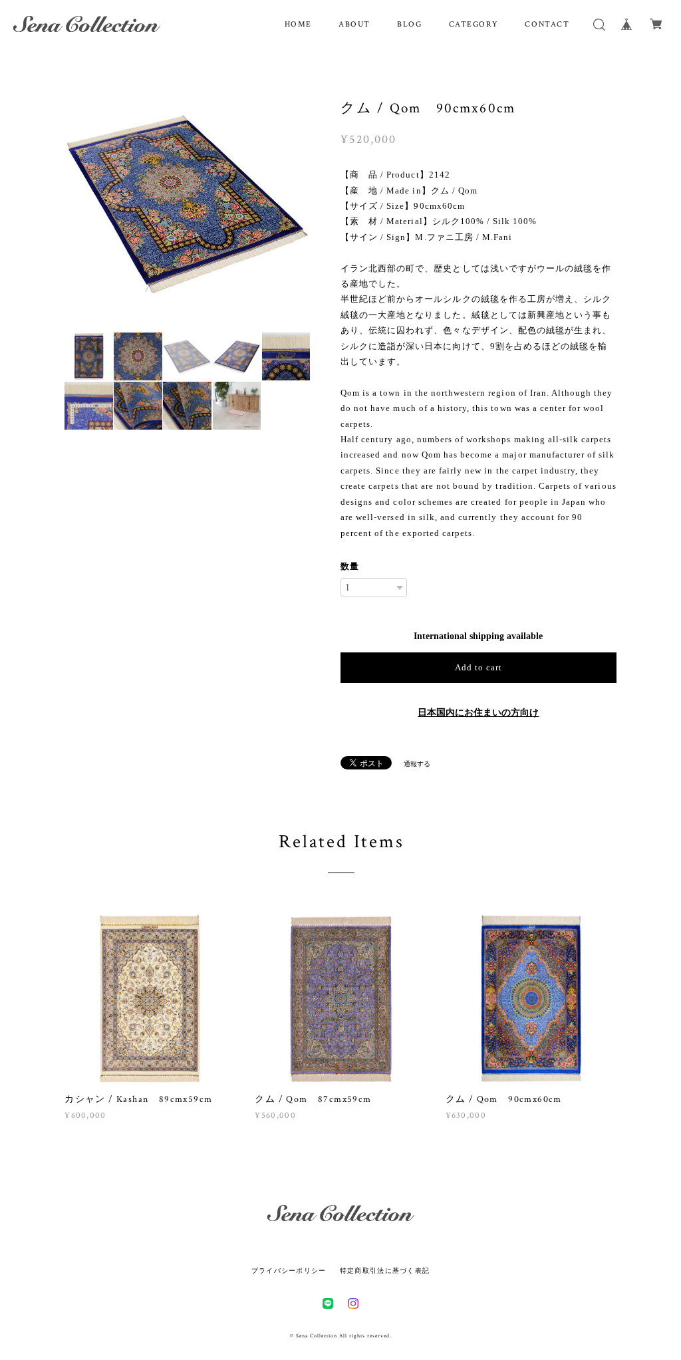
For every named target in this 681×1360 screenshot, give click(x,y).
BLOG (409, 24)
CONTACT (547, 24)
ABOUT (354, 24)
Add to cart (478, 667)
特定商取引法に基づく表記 (385, 1270)
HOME (298, 24)
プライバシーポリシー (289, 1270)
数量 (349, 566)
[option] (187, 202)
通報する (417, 763)
